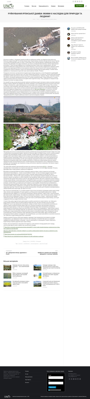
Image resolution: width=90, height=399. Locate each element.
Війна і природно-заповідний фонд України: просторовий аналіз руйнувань (20, 275)
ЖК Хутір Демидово (40, 89)
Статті (28, 241)
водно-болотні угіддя (43, 243)
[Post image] (7, 267)
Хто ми (26, 374)
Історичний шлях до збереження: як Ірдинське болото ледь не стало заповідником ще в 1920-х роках (51, 283)
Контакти (27, 382)
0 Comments (38, 241)
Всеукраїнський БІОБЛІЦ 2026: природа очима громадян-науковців (78, 28)
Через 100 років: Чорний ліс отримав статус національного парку (77, 46)
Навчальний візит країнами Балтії (78, 33)
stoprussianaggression (35, 243)
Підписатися (52, 387)
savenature (20, 243)
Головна (27, 371)
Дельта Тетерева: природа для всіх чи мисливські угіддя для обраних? (78, 58)
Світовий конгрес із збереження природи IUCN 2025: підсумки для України (51, 275)
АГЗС (44, 166)
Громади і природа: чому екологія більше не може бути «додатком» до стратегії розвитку (51, 266)
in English (9, 1)
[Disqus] (32, 311)
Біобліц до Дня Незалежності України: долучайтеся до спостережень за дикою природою (78, 39)
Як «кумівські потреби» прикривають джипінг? (76, 52)
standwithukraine (27, 243)
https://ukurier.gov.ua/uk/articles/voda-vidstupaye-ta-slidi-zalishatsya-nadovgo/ (24, 236)
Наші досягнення (28, 376)
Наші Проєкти (28, 379)
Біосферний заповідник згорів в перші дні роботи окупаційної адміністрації (21, 283)
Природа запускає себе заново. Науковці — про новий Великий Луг (21, 266)
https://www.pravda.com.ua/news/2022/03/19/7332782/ (18, 234)
